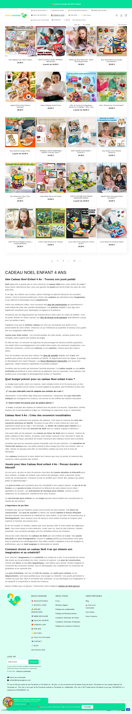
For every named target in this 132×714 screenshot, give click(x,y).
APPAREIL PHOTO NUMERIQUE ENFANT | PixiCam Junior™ (51, 151)
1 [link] (52, 261)
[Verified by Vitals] (28, 704)
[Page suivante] (80, 261)
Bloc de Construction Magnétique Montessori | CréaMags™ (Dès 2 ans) (81, 106)
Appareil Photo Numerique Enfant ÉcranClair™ (112, 197)
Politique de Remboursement (66, 613)
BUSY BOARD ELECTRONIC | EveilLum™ (81, 151)
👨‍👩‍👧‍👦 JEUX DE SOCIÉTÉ (40, 620)
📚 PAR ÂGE (36, 629)
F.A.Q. (57, 601)
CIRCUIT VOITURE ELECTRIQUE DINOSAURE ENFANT (81, 197)
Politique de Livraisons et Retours (67, 626)
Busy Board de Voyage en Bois (20, 151)
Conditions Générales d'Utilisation (67, 622)
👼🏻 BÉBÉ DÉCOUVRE (39, 616)
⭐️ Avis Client (36, 633)
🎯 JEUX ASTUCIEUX (39, 601)
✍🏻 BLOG (34, 645)
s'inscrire (33, 662)
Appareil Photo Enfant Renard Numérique (20, 106)
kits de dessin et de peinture (53, 318)
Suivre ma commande (17, 677)
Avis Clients (90, 612)
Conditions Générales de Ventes (67, 618)
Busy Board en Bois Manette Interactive (111, 151)
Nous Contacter (91, 616)
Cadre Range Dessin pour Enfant (50, 196)
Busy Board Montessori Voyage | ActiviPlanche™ (112, 60)
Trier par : (77, 24)
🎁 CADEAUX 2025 (38, 624)
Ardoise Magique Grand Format (51, 105)
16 (74, 261)
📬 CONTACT (36, 641)
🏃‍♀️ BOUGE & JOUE (38, 605)
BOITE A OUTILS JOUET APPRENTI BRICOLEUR (51, 60)
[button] (39, 10)
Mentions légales (61, 605)
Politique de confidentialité (64, 609)
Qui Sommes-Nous (38, 650)
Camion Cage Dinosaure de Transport (50, 242)
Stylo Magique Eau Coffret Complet (20, 60)
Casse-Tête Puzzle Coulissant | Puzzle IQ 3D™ (81, 242)
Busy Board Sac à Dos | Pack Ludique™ (20, 197)
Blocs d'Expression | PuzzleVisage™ (112, 105)
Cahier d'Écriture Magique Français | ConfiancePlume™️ (20, 242)
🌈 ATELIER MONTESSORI (36, 610)
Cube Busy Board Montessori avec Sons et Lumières (27, 701)
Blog (87, 601)
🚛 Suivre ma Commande (40, 637)
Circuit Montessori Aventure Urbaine (112, 242)
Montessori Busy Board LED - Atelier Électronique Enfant (81, 60)
